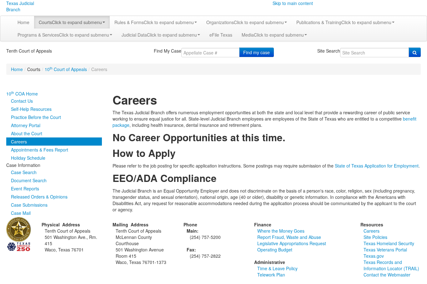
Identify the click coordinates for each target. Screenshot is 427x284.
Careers (19, 141)
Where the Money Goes (280, 231)
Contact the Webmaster (387, 274)
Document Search (29, 180)
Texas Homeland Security (389, 243)
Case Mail (21, 213)
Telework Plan (271, 274)
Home (23, 22)
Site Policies (375, 237)
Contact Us (22, 101)
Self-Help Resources (31, 109)
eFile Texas (220, 35)
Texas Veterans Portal (385, 249)
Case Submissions (29, 205)
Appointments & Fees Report (39, 150)
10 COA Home (22, 93)
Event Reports (25, 188)
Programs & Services (63, 35)
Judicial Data (159, 35)
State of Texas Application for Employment (377, 166)
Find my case (256, 52)
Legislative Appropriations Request (291, 243)
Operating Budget (274, 249)
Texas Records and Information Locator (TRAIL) (391, 265)
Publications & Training (343, 22)
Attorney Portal (25, 125)
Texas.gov (374, 256)
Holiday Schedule (28, 158)
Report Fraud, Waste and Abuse (289, 237)
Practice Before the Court (36, 117)
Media (273, 35)
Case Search (24, 172)
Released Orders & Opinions (39, 197)
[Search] (415, 52)
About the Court (26, 133)
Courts (70, 22)
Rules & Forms (154, 22)
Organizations (245, 22)
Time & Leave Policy (277, 268)
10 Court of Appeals (66, 69)
